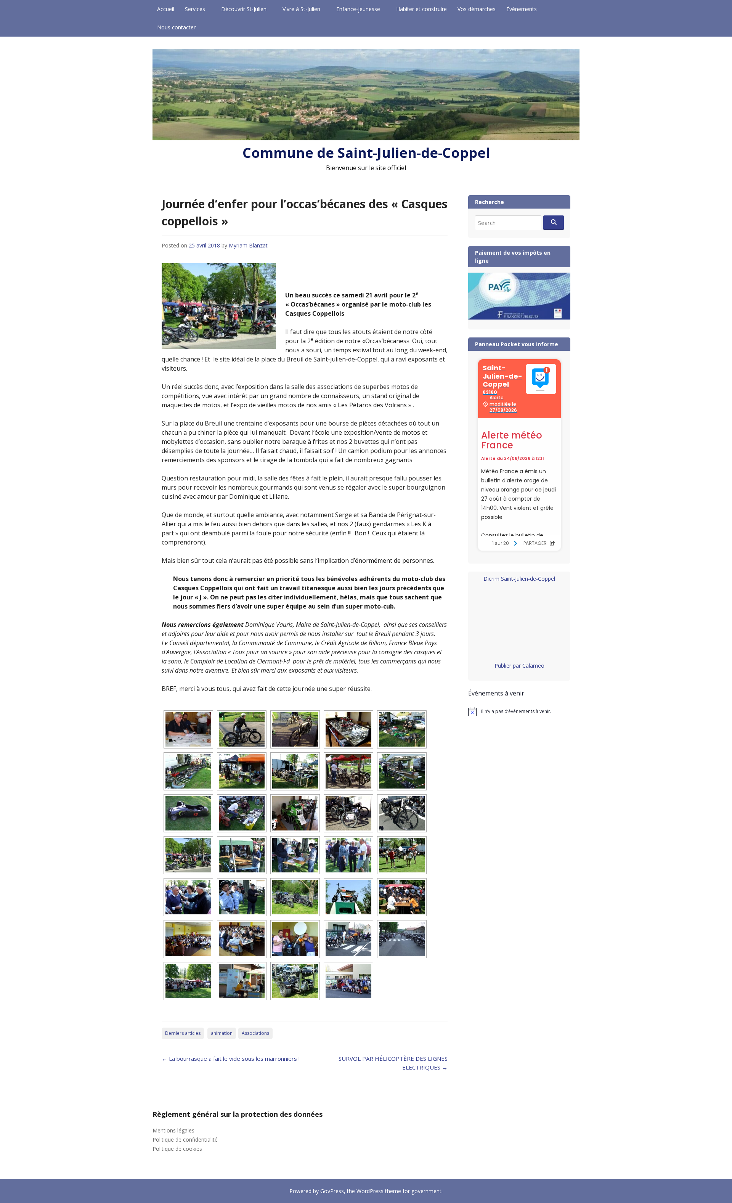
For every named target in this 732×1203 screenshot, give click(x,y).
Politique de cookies (177, 1148)
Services (195, 9)
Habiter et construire (421, 9)
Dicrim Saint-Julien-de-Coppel (519, 578)
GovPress (332, 1191)
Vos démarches (477, 9)
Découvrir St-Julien (243, 9)
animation (222, 1033)
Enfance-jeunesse (358, 9)
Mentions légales (173, 1130)
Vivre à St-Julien (301, 9)
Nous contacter (176, 27)
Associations (255, 1033)
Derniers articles (183, 1033)
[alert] (519, 711)
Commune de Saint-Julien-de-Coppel (366, 152)
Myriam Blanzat (248, 245)
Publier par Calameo (519, 665)
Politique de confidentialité (185, 1139)
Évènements (521, 9)
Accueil (165, 9)
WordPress (370, 1191)
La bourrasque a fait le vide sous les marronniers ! (231, 1058)
